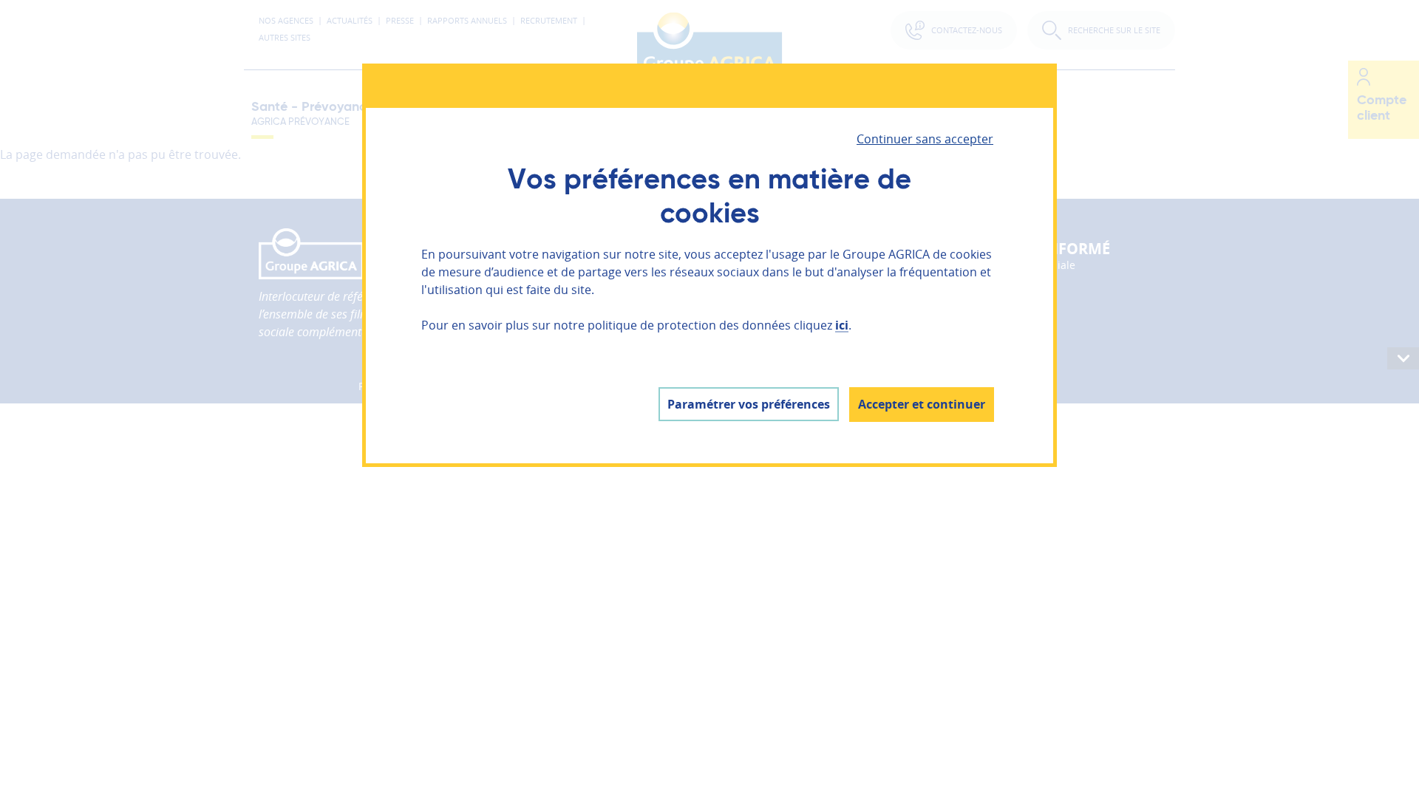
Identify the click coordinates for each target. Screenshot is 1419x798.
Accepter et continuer (921, 404)
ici (841, 325)
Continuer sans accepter (925, 139)
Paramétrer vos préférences (748, 404)
